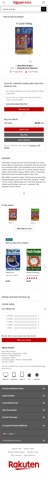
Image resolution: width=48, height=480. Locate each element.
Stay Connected (9, 410)
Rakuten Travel (32, 452)
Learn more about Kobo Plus (16, 104)
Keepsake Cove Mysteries (27, 68)
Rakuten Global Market (16, 452)
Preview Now (17, 72)
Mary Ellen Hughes (25, 65)
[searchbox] (24, 9)
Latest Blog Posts (10, 403)
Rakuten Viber (29, 449)
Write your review (24, 340)
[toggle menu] (4, 2)
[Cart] (43, 2)
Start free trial (24, 109)
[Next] (45, 267)
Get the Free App (9, 417)
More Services (16, 455)
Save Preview (33, 72)
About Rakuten (29, 455)
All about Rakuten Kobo (13, 389)
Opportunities (8, 396)
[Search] (43, 9)
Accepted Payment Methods (14, 426)
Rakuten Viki (16, 449)
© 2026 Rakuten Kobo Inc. (12, 440)
